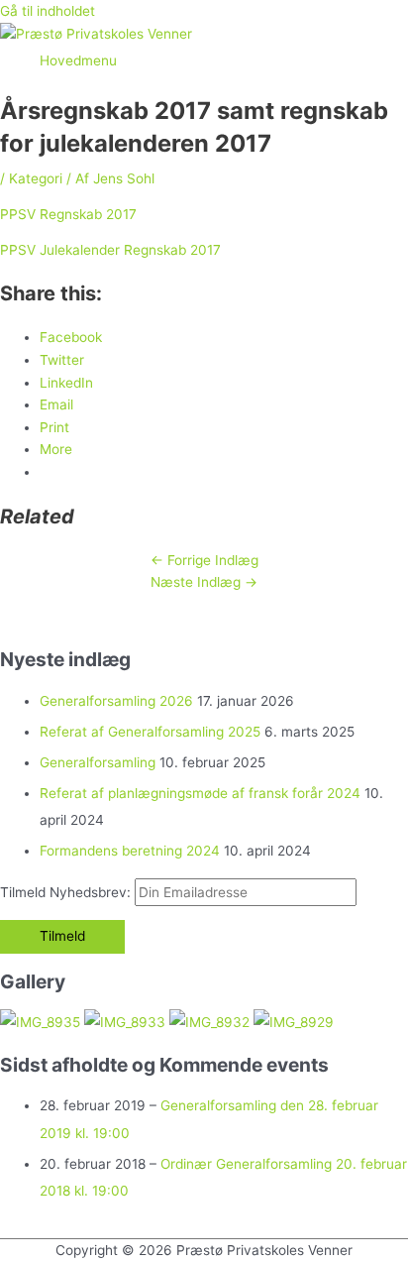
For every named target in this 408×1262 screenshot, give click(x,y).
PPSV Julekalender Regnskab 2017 (110, 250)
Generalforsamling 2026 (116, 701)
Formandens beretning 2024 (130, 851)
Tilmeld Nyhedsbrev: (67, 892)
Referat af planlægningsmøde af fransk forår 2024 (200, 793)
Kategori (35, 178)
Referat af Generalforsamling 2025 (150, 732)
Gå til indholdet (47, 11)
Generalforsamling (97, 762)
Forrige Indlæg (204, 560)
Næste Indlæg (204, 582)
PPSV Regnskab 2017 (68, 214)
